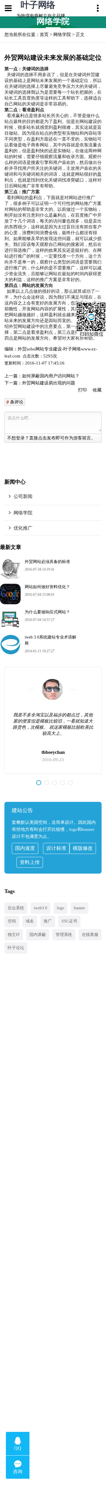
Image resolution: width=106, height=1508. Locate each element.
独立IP (14, 934)
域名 (30, 921)
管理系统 (64, 934)
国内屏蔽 (37, 934)
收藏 (97, 390)
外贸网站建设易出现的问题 (48, 383)
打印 (82, 390)
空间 (12, 921)
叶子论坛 (16, 948)
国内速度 (25, 848)
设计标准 (56, 848)
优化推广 (23, 528)
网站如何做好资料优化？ (47, 587)
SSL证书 (69, 921)
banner (79, 908)
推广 (48, 921)
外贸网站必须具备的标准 (47, 561)
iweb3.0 (40, 908)
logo (60, 908)
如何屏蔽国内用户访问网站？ (51, 376)
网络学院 (62, 34)
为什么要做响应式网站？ (47, 612)
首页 (44, 34)
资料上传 (30, 862)
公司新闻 (23, 496)
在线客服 (90, 934)
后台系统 (16, 908)
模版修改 (83, 848)
